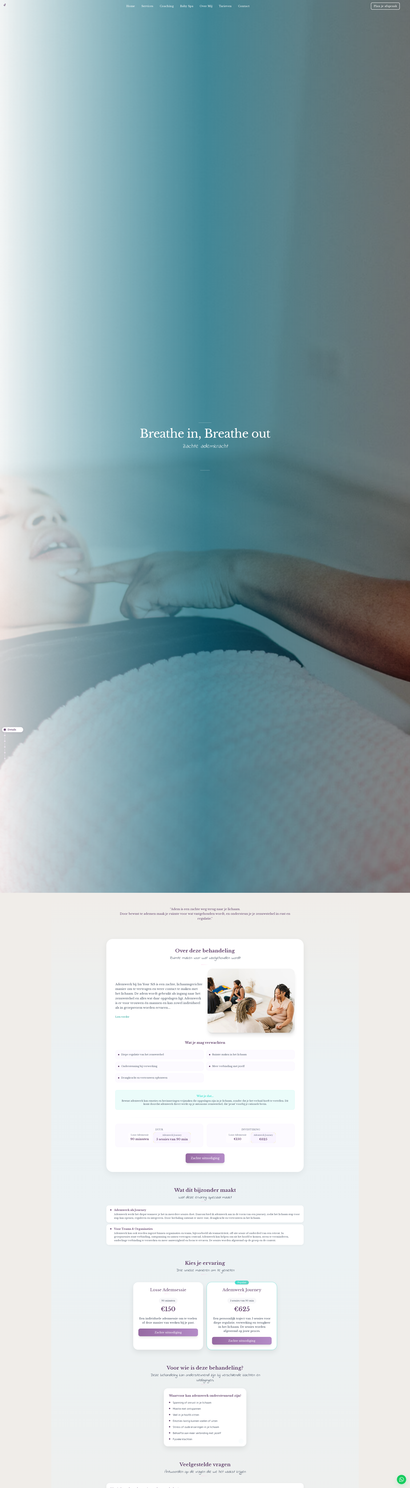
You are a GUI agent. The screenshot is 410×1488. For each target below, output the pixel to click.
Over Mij (206, 6)
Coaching (167, 6)
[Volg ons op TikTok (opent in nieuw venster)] (4, 4)
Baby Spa (186, 6)
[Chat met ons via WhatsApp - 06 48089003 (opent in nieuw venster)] (401, 1479)
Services (147, 6)
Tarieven (225, 6)
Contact (244, 6)
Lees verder (122, 1016)
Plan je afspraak (385, 6)
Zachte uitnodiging (205, 1158)
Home (130, 6)
